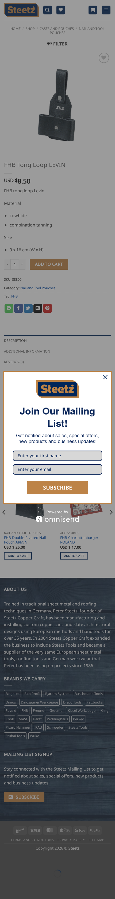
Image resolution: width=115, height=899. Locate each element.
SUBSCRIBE (57, 487)
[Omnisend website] (57, 516)
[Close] (105, 377)
